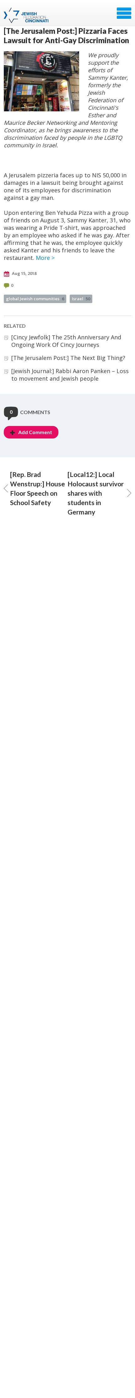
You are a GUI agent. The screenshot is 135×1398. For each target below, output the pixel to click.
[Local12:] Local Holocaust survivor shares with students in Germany (96, 493)
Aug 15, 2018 (23, 273)
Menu (124, 13)
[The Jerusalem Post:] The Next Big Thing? (68, 358)
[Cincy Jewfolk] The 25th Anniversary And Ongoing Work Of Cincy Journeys (66, 340)
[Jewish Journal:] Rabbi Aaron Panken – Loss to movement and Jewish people (70, 374)
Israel (81, 298)
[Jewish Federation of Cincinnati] (27, 15)
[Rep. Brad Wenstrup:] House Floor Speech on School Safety (37, 488)
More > (45, 257)
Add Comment (35, 432)
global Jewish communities (35, 298)
